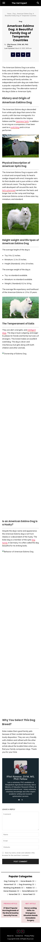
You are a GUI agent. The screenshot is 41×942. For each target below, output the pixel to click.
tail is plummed (8, 190)
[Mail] (19, 799)
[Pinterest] (23, 54)
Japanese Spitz (22, 121)
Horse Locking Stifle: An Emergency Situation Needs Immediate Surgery (31, 914)
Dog (14, 13)
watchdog (15, 127)
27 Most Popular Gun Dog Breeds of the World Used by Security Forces (10, 912)
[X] (18, 54)
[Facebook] (13, 54)
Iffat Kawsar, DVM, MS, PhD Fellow (17, 45)
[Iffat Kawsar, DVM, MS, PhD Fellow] (20, 767)
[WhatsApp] (28, 54)
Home (9, 13)
